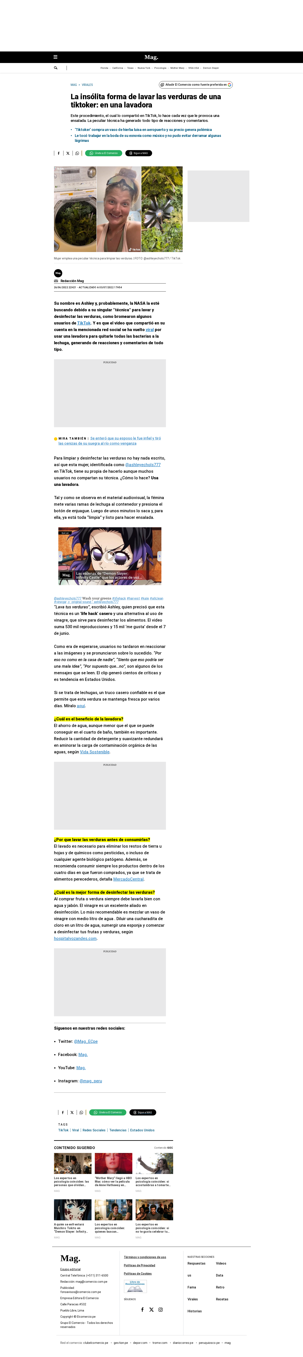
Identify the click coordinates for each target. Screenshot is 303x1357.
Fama (192, 1287)
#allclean (156, 598)
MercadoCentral (128, 879)
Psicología (160, 68)
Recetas (222, 1299)
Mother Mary (177, 68)
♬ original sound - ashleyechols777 (93, 602)
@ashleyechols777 (143, 464)
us (189, 1275)
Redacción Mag (72, 281)
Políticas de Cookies (138, 1273)
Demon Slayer (211, 68)
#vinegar (60, 602)
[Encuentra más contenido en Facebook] (58, 153)
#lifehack (119, 598)
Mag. (83, 1054)
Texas (130, 68)
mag (228, 1342)
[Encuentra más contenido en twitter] (68, 153)
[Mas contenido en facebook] (142, 1309)
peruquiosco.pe (209, 1342)
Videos (221, 1263)
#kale (145, 598)
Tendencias (118, 1130)
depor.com (140, 1342)
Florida (104, 68)
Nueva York (144, 68)
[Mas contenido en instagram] (160, 1309)
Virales (193, 1299)
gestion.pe (121, 1342)
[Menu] (57, 57)
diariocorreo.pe (183, 1342)
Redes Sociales (94, 1130)
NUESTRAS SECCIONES (201, 1256)
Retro (220, 1287)
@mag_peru (91, 1080)
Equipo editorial (70, 1269)
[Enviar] (56, 68)
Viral (75, 1130)
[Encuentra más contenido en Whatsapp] (77, 153)
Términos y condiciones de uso (145, 1257)
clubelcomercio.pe (96, 1342)
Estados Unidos (142, 1130)
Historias (195, 1311)
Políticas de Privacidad (139, 1265)
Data (219, 1275)
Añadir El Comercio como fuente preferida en (196, 84)
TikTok (63, 1130)
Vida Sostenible (94, 751)
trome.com (160, 1342)
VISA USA (193, 68)
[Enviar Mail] (56, 281)
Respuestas (197, 1263)
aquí (81, 705)
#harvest (133, 598)
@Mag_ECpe (86, 1041)
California (117, 68)
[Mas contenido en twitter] (151, 1309)
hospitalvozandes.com (75, 938)
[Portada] (70, 1265)
